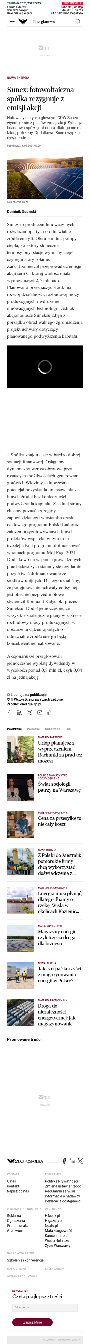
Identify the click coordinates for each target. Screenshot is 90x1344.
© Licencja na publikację (27, 695)
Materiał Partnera (50, 737)
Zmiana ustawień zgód (63, 1186)
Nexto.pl (51, 1226)
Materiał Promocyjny (52, 888)
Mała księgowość (58, 1231)
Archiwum (15, 1231)
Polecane (33, 729)
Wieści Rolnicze (57, 1241)
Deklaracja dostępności (63, 1201)
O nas (11, 1181)
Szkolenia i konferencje (25, 1260)
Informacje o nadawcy (62, 1196)
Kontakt (13, 1186)
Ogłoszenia (16, 1221)
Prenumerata (17, 1226)
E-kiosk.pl (52, 1216)
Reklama (14, 1216)
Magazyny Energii (50, 926)
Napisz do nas (18, 1191)
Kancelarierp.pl (56, 1236)
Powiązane (14, 729)
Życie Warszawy (57, 1246)
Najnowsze (52, 729)
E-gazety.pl (53, 1221)
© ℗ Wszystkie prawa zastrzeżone (35, 699)
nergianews (44, 21)
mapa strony (16, 1268)
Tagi (67, 729)
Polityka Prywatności (61, 1181)
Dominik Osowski (21, 212)
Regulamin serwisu (60, 1191)
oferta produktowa (22, 1276)
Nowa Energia (18, 78)
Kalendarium (54, 1268)
